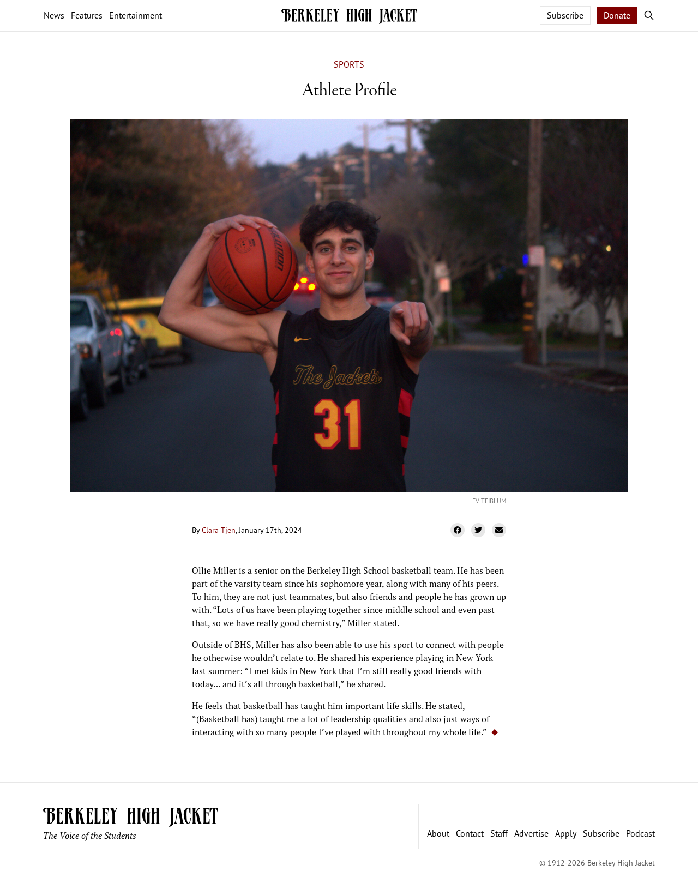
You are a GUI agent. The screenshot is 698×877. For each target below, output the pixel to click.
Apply (565, 833)
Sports (349, 64)
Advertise (531, 833)
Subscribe (565, 15)
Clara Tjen (219, 529)
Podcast (640, 833)
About (438, 833)
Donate (617, 15)
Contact (470, 833)
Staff (499, 833)
